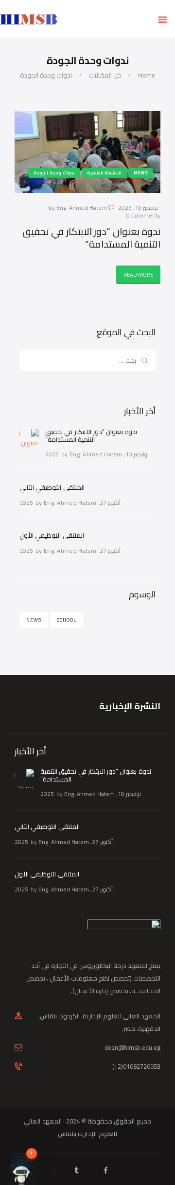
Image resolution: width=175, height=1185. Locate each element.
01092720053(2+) (136, 1066)
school (66, 619)
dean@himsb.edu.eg (132, 1047)
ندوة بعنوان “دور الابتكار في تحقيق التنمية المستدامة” (91, 237)
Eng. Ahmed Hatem (82, 207)
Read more (138, 275)
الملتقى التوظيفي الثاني (52, 487)
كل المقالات (105, 75)
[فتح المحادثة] (21, 1164)
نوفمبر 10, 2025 (138, 207)
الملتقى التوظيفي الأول (51, 535)
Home (146, 75)
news (33, 619)
